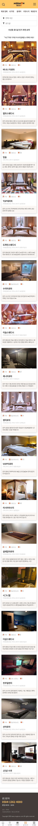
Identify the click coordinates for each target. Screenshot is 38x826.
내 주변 (11, 11)
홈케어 (19, 11)
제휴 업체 (4, 11)
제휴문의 (34, 11)
